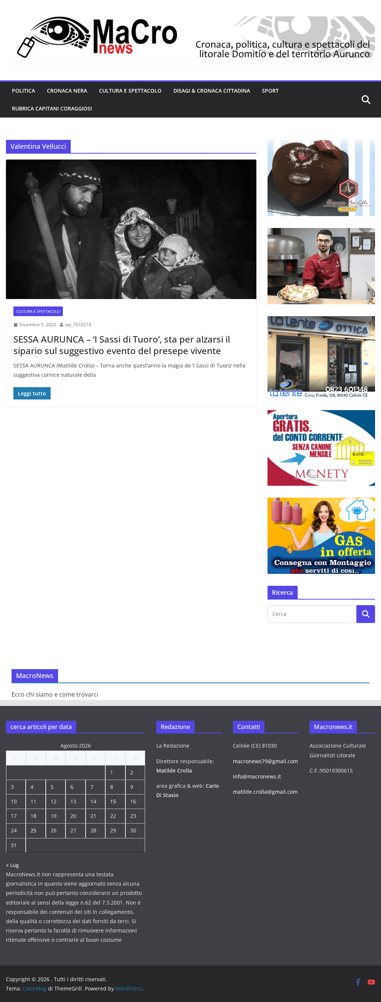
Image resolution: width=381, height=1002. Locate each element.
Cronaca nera (67, 90)
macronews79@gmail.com (265, 761)
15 (113, 801)
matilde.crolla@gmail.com (265, 791)
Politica (23, 90)
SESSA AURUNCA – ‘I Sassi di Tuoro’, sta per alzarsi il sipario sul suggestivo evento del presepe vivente (121, 345)
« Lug (12, 864)
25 (33, 830)
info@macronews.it (257, 776)
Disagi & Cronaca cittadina (211, 90)
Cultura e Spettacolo (130, 90)
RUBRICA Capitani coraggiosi (52, 108)
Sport (270, 90)
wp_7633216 (78, 324)
